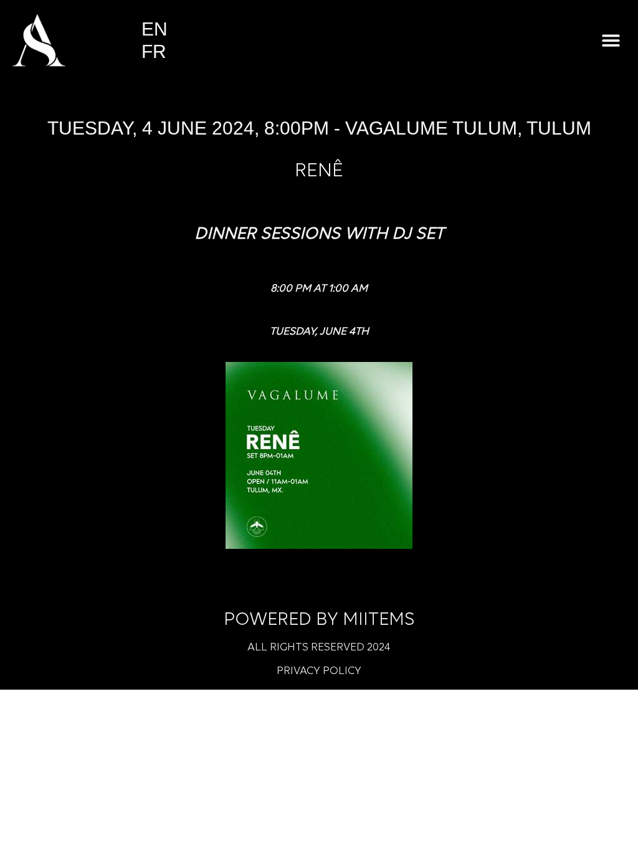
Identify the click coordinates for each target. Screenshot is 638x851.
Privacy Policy (319, 671)
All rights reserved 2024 (319, 648)
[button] (611, 40)
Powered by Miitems (319, 620)
